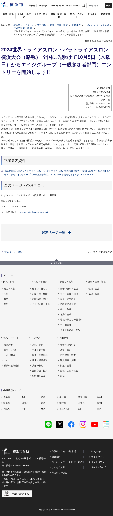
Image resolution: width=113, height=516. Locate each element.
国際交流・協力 (40, 370)
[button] (56, 232)
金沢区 (100, 397)
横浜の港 (8, 345)
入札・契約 (37, 345)
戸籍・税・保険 (40, 294)
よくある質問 (58, 467)
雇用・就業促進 (40, 360)
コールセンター (57, 5)
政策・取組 (65, 350)
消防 (6, 294)
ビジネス (36, 338)
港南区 (6, 403)
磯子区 (62, 397)
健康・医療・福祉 (97, 281)
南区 (99, 409)
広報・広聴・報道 (59, 25)
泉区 (43, 397)
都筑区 (81, 403)
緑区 (80, 409)
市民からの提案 (59, 473)
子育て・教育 (66, 281)
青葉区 (6, 397)
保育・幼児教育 (68, 299)
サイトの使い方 (99, 467)
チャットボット (73, 5)
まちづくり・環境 (41, 304)
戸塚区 (6, 409)
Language (96, 451)
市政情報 (41, 25)
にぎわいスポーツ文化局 (97, 25)
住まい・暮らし (40, 288)
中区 (24, 409)
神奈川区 (82, 397)
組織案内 (56, 457)
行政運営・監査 (68, 355)
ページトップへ (56, 263)
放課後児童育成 (68, 304)
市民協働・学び (40, 299)
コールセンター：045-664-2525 (67, 462)
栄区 (43, 403)
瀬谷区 (62, 403)
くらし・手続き (39, 281)
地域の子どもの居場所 (71, 319)
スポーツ (8, 360)
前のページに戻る (13, 252)
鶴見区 (100, 403)
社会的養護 (65, 325)
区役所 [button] (32, 5)
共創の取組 (37, 365)
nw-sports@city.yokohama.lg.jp (34, 212)
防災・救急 (8, 281)
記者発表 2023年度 (23, 28)
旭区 (24, 397)
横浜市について (68, 345)
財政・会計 (65, 365)
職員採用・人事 (68, 360)
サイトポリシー (99, 462)
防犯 (6, 304)
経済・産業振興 (40, 355)
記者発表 (76, 25)
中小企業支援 (38, 350)
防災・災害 (9, 288)
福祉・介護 (93, 294)
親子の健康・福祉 (69, 288)
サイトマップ (97, 457)
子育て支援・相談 (69, 294)
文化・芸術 (9, 355)
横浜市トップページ (23, 25)
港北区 (25, 403)
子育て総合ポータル (70, 330)
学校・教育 (65, 309)
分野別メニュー (40, 376)
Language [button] (42, 5)
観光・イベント (11, 338)
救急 (6, 299)
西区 (43, 409)
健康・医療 (93, 288)
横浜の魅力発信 (11, 365)
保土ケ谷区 (64, 409)
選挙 (62, 376)
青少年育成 (65, 314)
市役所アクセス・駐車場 (64, 451)
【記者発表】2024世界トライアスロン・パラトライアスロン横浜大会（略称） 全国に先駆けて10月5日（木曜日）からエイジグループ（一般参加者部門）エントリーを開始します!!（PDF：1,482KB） (57, 173)
